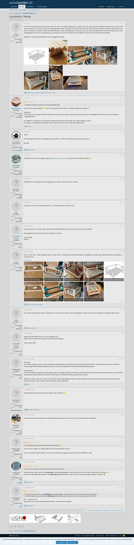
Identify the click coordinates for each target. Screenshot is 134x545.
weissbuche (16, 400)
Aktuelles (30, 6)
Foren (22, 6)
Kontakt (77, 535)
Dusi (11, 19)
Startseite (14, 6)
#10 (123, 333)
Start (120, 535)
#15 (123, 462)
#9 (123, 309)
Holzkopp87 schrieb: (31, 466)
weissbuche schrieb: (31, 442)
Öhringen (19, 483)
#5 (123, 178)
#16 (123, 487)
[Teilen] (120, 23)
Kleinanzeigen (42, 6)
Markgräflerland (17, 174)
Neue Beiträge (13, 10)
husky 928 (16, 472)
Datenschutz (100, 535)
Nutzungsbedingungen (88, 535)
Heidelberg (19, 117)
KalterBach (16, 165)
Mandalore (19, 434)
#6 (123, 202)
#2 (123, 98)
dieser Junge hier (61, 158)
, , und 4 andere (41, 93)
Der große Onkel (16, 237)
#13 (123, 415)
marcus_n (16, 189)
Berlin (20, 247)
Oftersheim (19, 42)
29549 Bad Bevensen (16, 410)
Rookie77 (16, 425)
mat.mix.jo (16, 142)
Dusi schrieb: (29, 102)
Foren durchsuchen (33, 10)
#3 (123, 131)
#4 (123, 155)
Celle (20, 378)
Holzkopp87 (16, 369)
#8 (123, 251)
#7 (123, 226)
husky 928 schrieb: (30, 491)
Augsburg (19, 198)
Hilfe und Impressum (111, 535)
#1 (123, 23)
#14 (123, 438)
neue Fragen (22, 10)
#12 (123, 389)
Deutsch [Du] (15, 535)
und (35, 304)
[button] (34, 6)
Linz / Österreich (17, 150)
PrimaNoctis (16, 108)
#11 (123, 359)
